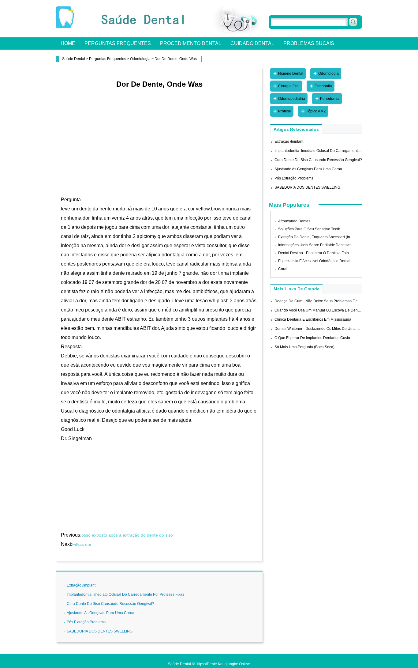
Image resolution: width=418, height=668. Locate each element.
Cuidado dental (252, 43)
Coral (282, 269)
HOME (68, 43)
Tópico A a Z (316, 111)
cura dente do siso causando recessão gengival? (110, 604)
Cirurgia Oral (289, 86)
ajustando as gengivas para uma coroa (100, 613)
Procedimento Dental (190, 43)
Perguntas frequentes (117, 43)
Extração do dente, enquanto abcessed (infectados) (321, 237)
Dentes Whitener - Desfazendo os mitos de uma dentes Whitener (329, 328)
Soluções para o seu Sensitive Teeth (309, 229)
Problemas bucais (308, 43)
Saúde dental (73, 59)
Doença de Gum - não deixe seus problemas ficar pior (321, 301)
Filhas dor (82, 544)
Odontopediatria (291, 98)
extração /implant (81, 585)
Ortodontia (323, 86)
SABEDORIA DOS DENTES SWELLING (99, 631)
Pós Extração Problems (86, 622)
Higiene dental (290, 73)
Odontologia (140, 59)
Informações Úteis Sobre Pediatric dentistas (314, 245)
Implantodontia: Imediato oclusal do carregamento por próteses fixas (125, 594)
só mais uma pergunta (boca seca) (304, 347)
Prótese (284, 111)
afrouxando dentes (294, 221)
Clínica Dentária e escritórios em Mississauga (312, 319)
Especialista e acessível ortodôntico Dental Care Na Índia (326, 261)
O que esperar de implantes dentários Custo (312, 338)
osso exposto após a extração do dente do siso (127, 535)
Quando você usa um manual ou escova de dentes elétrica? (326, 310)
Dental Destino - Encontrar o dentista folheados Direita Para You (332, 253)
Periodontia (329, 98)
